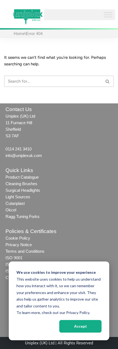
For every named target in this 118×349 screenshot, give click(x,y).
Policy (24, 238)
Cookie (11, 238)
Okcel (10, 210)
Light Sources (17, 196)
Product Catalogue (22, 177)
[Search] (108, 81)
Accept (80, 326)
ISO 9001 (14, 257)
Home (19, 33)
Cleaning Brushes (21, 183)
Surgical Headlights (22, 190)
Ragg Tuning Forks (22, 216)
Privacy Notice (18, 244)
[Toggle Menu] (108, 15)
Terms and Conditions (25, 251)
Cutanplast (15, 203)
